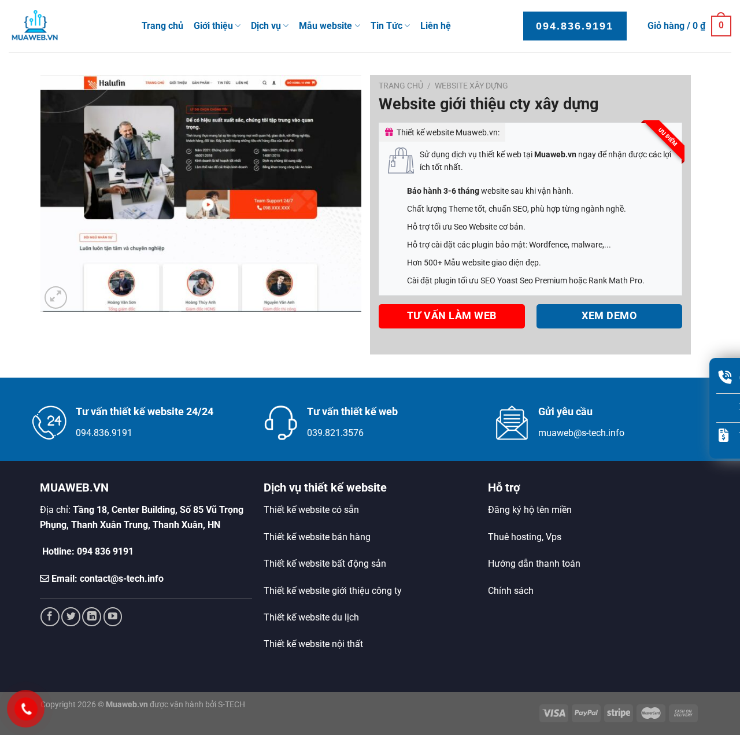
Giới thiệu (213, 25)
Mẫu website (325, 25)
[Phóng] (56, 297)
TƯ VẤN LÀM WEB (452, 315)
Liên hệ (435, 25)
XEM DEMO (609, 315)
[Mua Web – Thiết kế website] (66, 26)
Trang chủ (162, 25)
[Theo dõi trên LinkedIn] (91, 616)
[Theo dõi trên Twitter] (70, 616)
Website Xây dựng (471, 85)
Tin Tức (386, 25)
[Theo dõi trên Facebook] (50, 616)
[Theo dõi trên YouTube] (113, 616)
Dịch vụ (266, 25)
